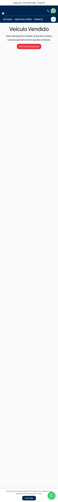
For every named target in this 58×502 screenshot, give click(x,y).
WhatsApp (53, 11)
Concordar (29, 498)
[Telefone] (48, 11)
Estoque (7, 19)
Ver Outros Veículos (29, 46)
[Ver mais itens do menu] (53, 19)
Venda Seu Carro (23, 19)
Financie (38, 19)
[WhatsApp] (51, 495)
